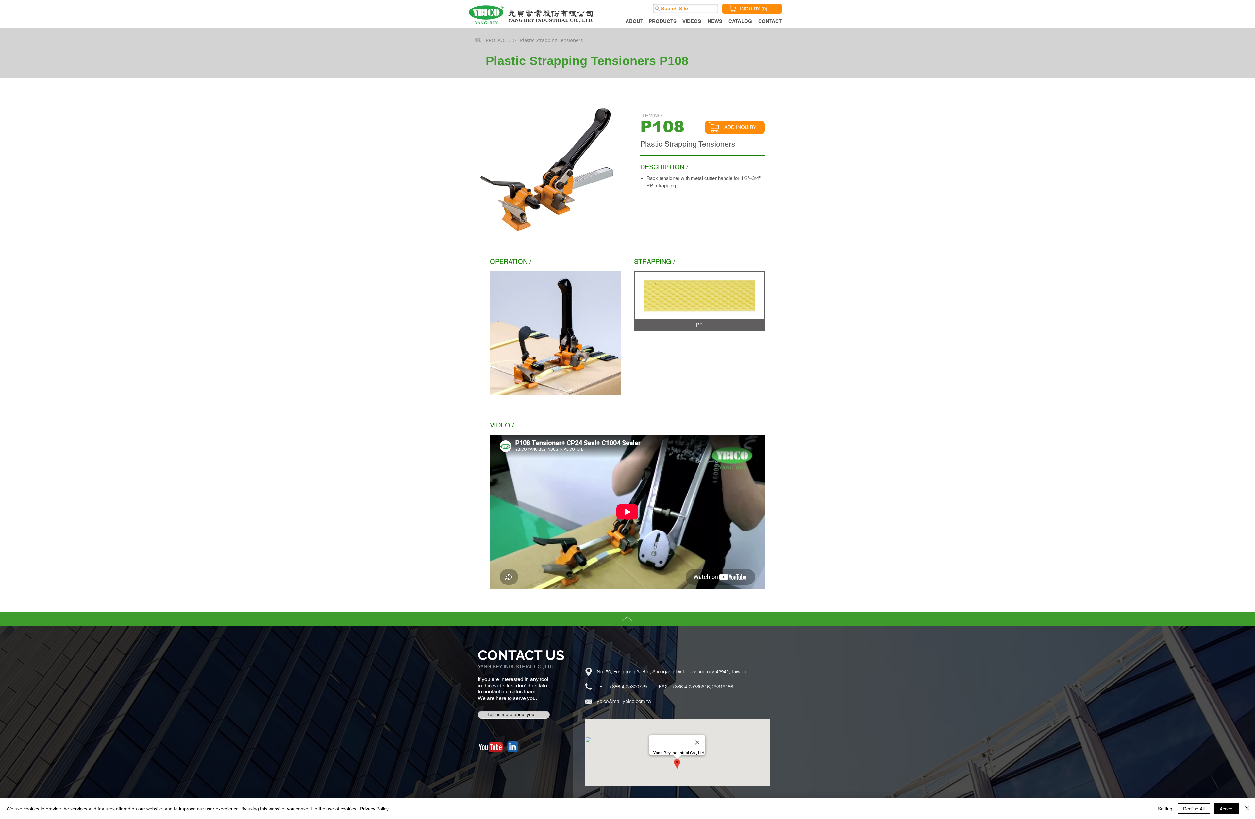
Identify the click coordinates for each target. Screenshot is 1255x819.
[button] (699, 301)
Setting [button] (1165, 808)
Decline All (1194, 808)
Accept (1227, 808)
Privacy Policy (374, 808)
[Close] (1247, 808)
